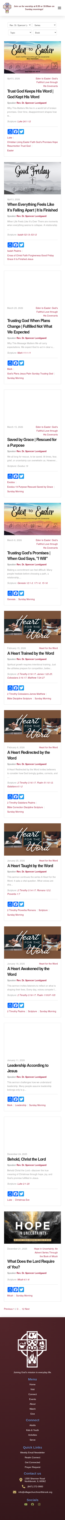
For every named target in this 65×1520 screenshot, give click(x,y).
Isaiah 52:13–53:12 (27, 234)
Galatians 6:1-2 (15, 786)
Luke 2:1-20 (24, 1183)
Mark (9, 368)
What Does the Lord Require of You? (30, 1264)
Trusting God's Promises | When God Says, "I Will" (28, 555)
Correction (18, 807)
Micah (10, 1295)
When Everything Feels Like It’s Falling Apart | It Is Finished (32, 207)
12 (23, 1308)
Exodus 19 (12, 486)
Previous (8, 1308)
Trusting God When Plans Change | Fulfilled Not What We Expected (29, 326)
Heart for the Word (48, 648)
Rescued (31, 486)
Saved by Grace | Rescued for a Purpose (32, 442)
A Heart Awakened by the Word (28, 971)
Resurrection (13, 145)
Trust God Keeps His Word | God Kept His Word (30, 94)
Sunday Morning (15, 378)
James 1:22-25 (44, 674)
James (32, 693)
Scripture (27, 698)
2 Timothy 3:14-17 (27, 890)
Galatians (22, 802)
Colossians (23, 693)
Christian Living (15, 142)
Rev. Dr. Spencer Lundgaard (32, 102)
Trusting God (46, 373)
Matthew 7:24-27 (36, 677)
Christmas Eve (22, 1199)
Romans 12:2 (43, 890)
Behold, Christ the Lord (26, 1159)
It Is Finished (20, 259)
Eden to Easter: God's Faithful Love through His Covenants (47, 82)
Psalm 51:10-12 (45, 782)
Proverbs (22, 910)
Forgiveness (34, 255)
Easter (26, 142)
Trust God (26, 145)
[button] (59, 8)
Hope (55, 142)
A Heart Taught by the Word (30, 865)
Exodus (11, 482)
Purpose (22, 486)
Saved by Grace (45, 486)
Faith (32, 142)
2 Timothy (12, 693)
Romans (31, 910)
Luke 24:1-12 (24, 121)
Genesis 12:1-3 (25, 583)
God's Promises (44, 142)
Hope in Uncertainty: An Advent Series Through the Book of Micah (46, 1252)
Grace (10, 259)
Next (27, 1308)
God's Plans (13, 373)
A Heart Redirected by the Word (28, 755)
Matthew (41, 693)
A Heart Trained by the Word (30, 653)
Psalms (17, 250)
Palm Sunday (33, 373)
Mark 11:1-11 (24, 352)
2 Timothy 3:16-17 (27, 674)
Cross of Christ (14, 255)
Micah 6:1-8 (23, 1279)
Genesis (11, 599)
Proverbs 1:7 (13, 893)
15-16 (45, 583)
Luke (9, 137)
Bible (9, 698)
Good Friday (47, 255)
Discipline (17, 698)
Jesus (30, 259)
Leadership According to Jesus (27, 1068)
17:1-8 (37, 583)
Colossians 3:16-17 (17, 677)
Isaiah (10, 250)
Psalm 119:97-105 (46, 995)
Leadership (20, 1105)
